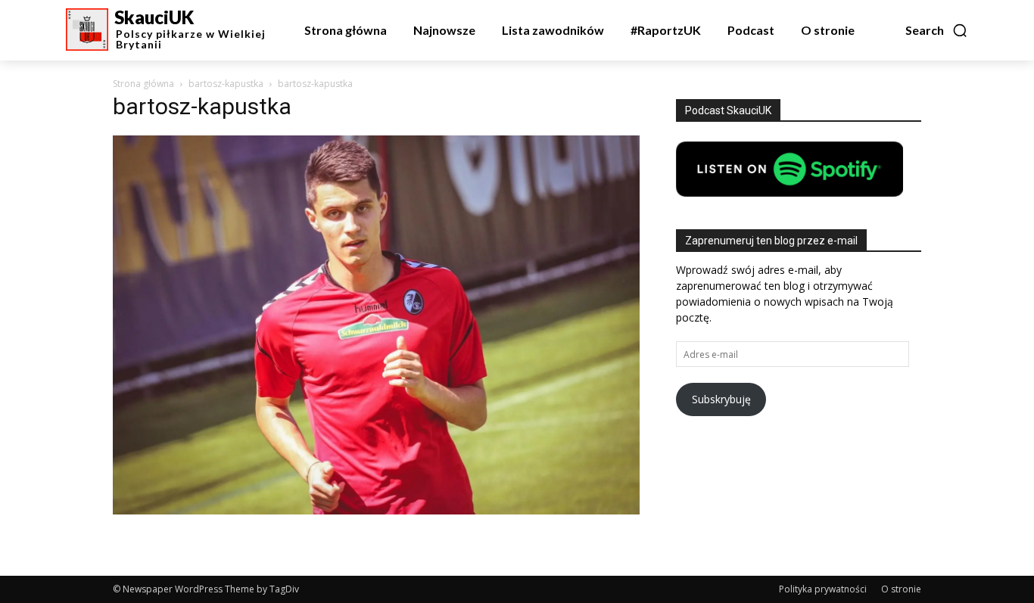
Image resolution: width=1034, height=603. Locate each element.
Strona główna (143, 83)
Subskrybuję (721, 399)
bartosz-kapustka (225, 83)
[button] (936, 30)
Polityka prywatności (823, 589)
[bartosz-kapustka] (376, 510)
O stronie (901, 589)
